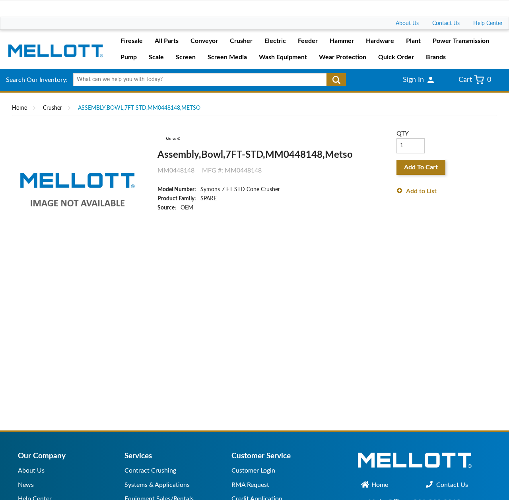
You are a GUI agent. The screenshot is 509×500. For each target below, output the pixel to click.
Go (336, 80)
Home (19, 108)
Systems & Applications (157, 485)
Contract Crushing (150, 470)
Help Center (488, 23)
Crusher (52, 108)
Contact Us (446, 23)
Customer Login (253, 470)
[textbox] (206, 80)
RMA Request (250, 485)
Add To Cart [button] (421, 167)
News (26, 485)
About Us (407, 23)
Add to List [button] (421, 191)
